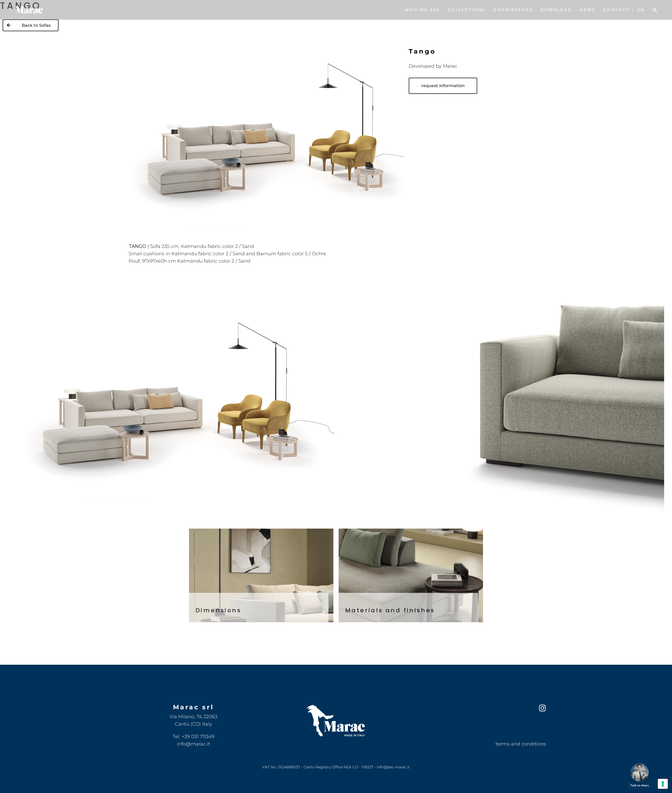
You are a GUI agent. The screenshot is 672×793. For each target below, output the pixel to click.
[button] (655, 10)
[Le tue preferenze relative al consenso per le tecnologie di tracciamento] (663, 784)
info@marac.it (193, 744)
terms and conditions (521, 744)
